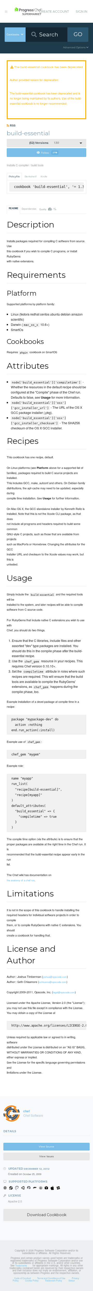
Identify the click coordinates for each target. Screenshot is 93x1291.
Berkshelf (30, 176)
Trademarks (21, 1265)
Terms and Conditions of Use (51, 1278)
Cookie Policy (31, 1280)
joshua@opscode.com (55, 977)
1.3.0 (44, 143)
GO (78, 34)
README (13, 208)
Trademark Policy (53, 1280)
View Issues (46, 1156)
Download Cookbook (46, 1215)
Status (71, 1280)
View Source (46, 1146)
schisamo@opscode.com (52, 982)
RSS (12, 125)
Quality (47, 209)
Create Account (54, 11)
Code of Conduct (22, 1278)
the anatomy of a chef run (21, 880)
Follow (49, 152)
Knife (44, 176)
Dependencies (29, 208)
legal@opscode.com (64, 992)
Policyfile (14, 176)
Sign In (81, 11)
